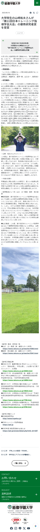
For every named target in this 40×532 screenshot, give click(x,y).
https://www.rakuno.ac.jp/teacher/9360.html (20, 349)
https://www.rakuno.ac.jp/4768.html (17, 407)
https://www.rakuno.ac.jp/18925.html (17, 391)
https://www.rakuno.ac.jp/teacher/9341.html (20, 353)
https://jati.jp (8, 425)
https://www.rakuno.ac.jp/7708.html (17, 400)
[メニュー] (37, 3)
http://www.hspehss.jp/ (12, 418)
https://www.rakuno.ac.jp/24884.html (17, 380)
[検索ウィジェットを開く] (35, 526)
